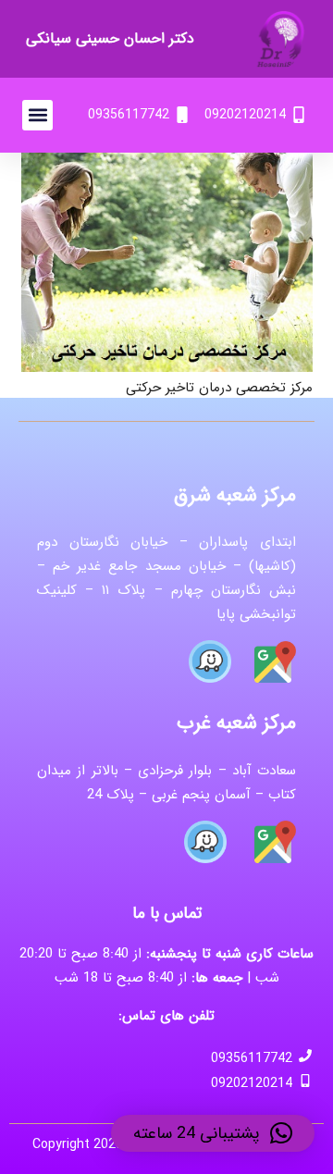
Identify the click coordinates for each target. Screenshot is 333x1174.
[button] (37, 115)
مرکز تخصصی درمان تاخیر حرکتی (219, 388)
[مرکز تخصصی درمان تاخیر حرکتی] (167, 165)
